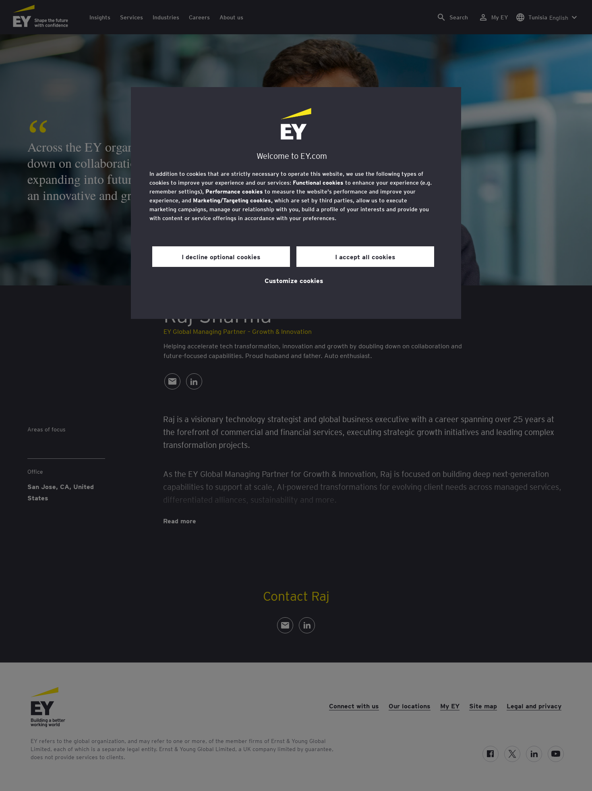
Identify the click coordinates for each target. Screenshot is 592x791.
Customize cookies (294, 280)
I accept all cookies (365, 256)
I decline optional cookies (221, 256)
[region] (296, 203)
